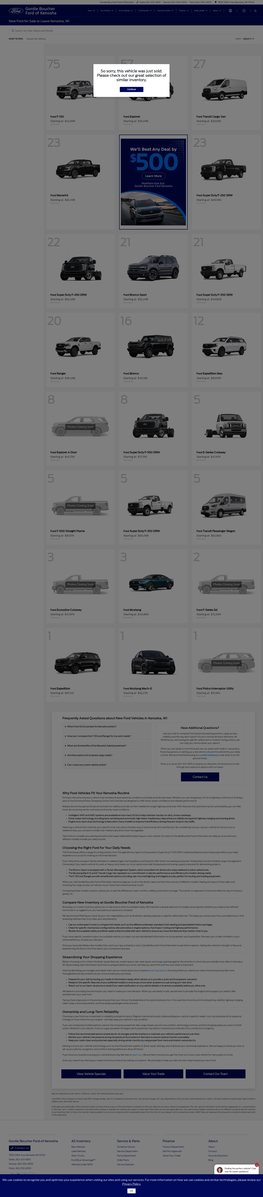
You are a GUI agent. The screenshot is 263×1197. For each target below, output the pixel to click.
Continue (131, 89)
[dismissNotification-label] (257, 1165)
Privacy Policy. (131, 1184)
